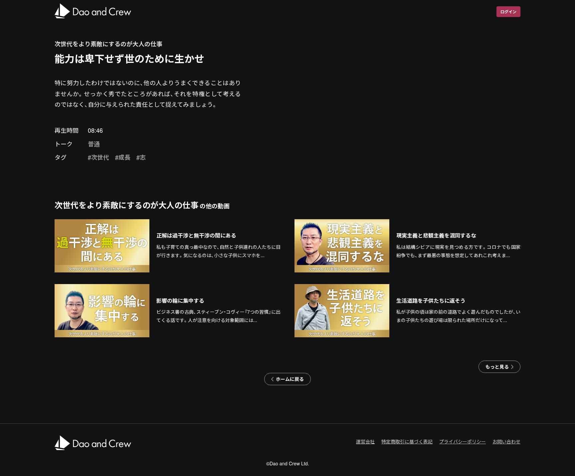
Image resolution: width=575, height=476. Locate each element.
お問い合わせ (506, 441)
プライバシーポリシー (462, 441)
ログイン (508, 12)
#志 (141, 157)
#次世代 (98, 157)
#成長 (122, 157)
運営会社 (365, 441)
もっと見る (497, 366)
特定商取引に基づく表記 (407, 441)
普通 (94, 144)
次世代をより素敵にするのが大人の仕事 (108, 44)
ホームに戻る (290, 379)
